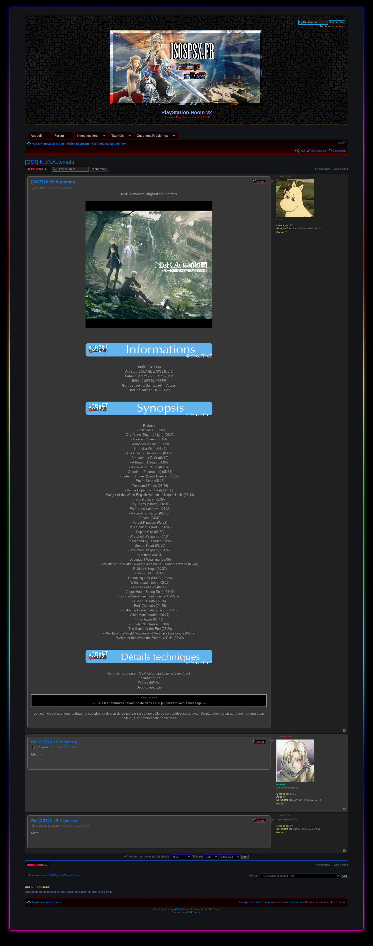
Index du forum (53, 143)
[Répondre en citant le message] (260, 181)
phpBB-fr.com (193, 912)
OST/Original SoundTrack (109, 143)
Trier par (198, 856)
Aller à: (253, 875)
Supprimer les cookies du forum (282, 902)
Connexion (339, 150)
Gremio (43, 747)
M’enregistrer (319, 150)
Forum (59, 135)
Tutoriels (117, 135)
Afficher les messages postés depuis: (147, 856)
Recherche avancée (332, 26)
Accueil (36, 135)
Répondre (31, 167)
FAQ (302, 150)
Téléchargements (78, 143)
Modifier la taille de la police (342, 142)
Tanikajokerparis (49, 825)
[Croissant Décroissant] (234, 856)
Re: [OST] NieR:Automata (54, 742)
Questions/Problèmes (152, 135)
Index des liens (87, 135)
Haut (344, 730)
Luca (42, 187)
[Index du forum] (187, 103)
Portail (36, 143)
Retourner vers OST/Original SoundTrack (53, 875)
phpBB (175, 909)
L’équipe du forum (250, 902)
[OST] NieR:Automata (49, 162)
